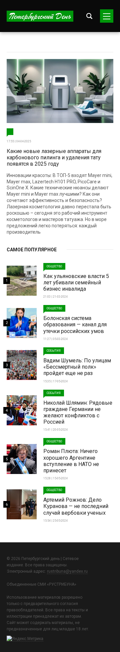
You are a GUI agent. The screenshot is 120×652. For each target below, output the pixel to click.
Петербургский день (40, 16)
